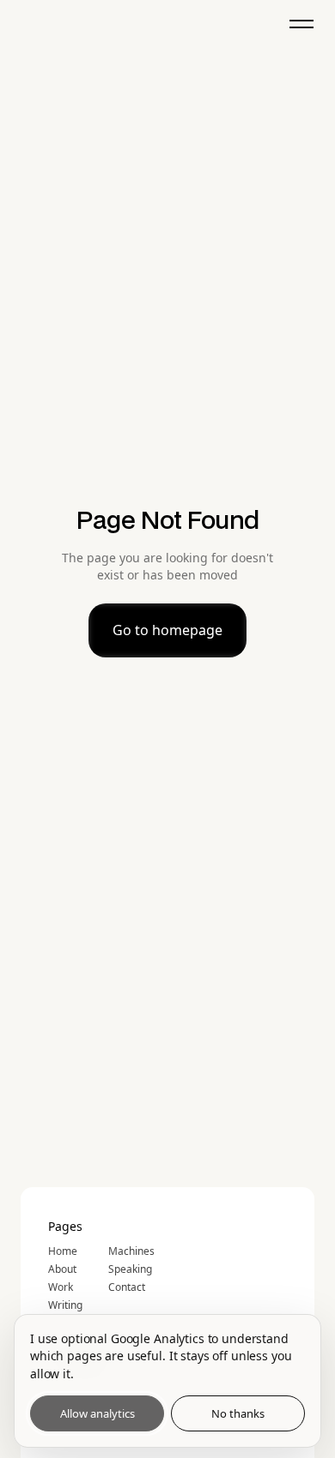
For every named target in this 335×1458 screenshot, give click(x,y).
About (62, 1269)
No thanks (238, 1413)
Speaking (130, 1269)
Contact (126, 1287)
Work (60, 1287)
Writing (65, 1305)
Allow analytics (97, 1413)
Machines (131, 1251)
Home (62, 1251)
